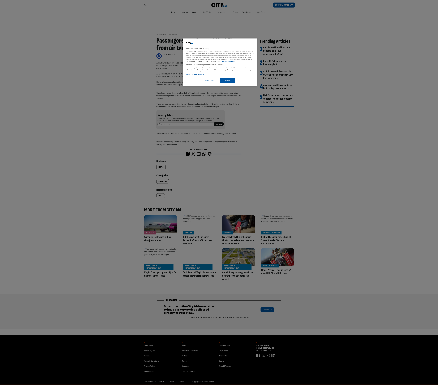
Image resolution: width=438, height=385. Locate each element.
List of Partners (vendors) (195, 74)
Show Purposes (210, 80)
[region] (220, 62)
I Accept (227, 80)
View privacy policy (228, 61)
